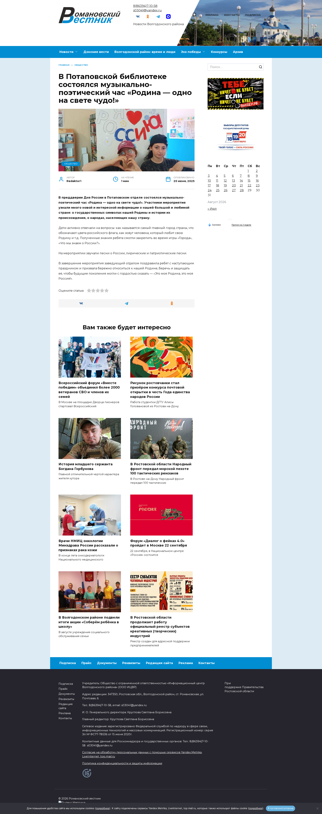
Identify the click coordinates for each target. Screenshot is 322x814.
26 (225, 190)
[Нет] (317, 808)
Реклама (212, 15)
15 (249, 180)
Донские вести (96, 52)
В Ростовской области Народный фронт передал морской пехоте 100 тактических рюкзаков (160, 468)
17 (209, 185)
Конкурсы (219, 52)
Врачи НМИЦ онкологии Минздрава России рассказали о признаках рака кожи (88, 545)
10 (209, 180)
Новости (66, 52)
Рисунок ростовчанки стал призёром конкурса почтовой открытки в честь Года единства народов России (160, 389)
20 (234, 185)
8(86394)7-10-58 (145, 6)
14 (241, 180)
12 (225, 180)
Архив (238, 52)
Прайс (86, 663)
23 (258, 185)
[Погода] (214, 225)
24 (209, 190)
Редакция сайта (159, 663)
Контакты (232, 15)
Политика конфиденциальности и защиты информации (122, 763)
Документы (107, 663)
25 (218, 190)
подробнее (102, 808)
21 (241, 185)
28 (242, 190)
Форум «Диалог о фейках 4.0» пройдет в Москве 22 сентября (158, 543)
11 (217, 180)
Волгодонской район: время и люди (144, 52)
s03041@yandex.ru (147, 10)
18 (217, 185)
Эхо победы (191, 52)
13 (233, 180)
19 (225, 185)
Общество (71, 163)
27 (234, 190)
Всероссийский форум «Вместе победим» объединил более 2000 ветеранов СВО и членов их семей (89, 389)
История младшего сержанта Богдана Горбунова (86, 466)
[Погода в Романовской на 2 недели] (241, 225)
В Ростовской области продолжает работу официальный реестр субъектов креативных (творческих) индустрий (160, 626)
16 (257, 180)
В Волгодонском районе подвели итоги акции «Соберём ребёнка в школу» (89, 621)
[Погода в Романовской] (230, 221)
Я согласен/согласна (280, 808)
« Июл (212, 208)
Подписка (253, 15)
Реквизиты (131, 663)
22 (249, 185)
